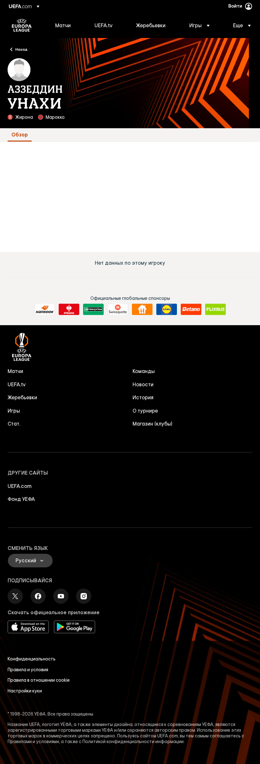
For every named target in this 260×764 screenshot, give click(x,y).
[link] (63, 25)
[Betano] (191, 309)
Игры (14, 411)
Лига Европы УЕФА (22, 25)
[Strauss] (69, 309)
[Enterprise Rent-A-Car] (93, 309)
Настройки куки (25, 690)
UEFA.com (20, 486)
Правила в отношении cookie (39, 680)
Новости (143, 384)
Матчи (15, 371)
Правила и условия (28, 669)
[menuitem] (67, 25)
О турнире (145, 411)
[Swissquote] (117, 309)
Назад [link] (21, 49)
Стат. (14, 423)
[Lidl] (166, 309)
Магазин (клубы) (152, 423)
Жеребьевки (22, 397)
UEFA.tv (17, 384)
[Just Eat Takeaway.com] (142, 309)
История (143, 397)
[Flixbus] (215, 309)
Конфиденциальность (31, 658)
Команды (144, 371)
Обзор (19, 134)
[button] (199, 25)
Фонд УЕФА (21, 499)
